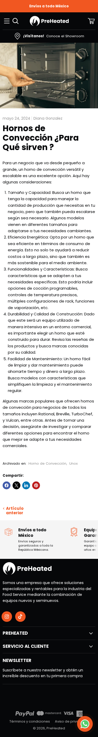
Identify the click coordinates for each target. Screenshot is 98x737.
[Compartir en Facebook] (6, 485)
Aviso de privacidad (72, 721)
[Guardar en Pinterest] (36, 485)
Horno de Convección (47, 463)
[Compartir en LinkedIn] (26, 485)
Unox (73, 463)
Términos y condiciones (29, 721)
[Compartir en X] (16, 485)
